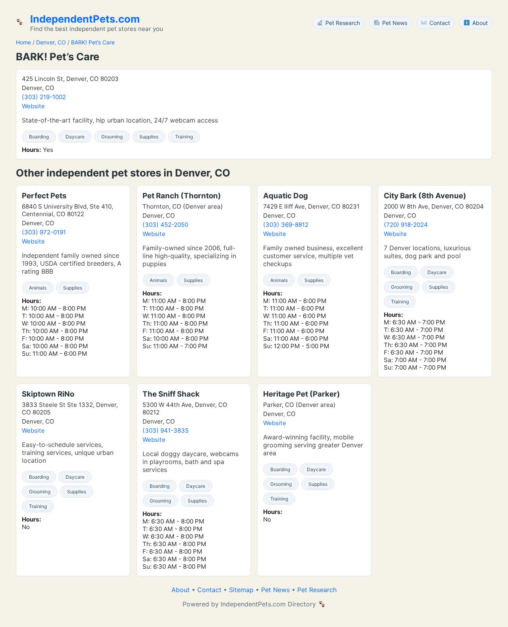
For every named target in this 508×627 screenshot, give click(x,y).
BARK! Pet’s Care (93, 42)
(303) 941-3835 (165, 430)
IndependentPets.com (85, 19)
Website (33, 106)
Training (184, 137)
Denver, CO (51, 42)
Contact (209, 590)
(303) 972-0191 (44, 232)
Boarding (39, 137)
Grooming (112, 137)
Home (23, 42)
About (180, 590)
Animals (37, 288)
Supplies (148, 137)
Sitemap (241, 590)
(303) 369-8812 (285, 224)
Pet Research (317, 590)
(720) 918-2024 (406, 224)
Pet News (275, 590)
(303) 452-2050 (165, 224)
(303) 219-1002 (44, 97)
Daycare (75, 137)
